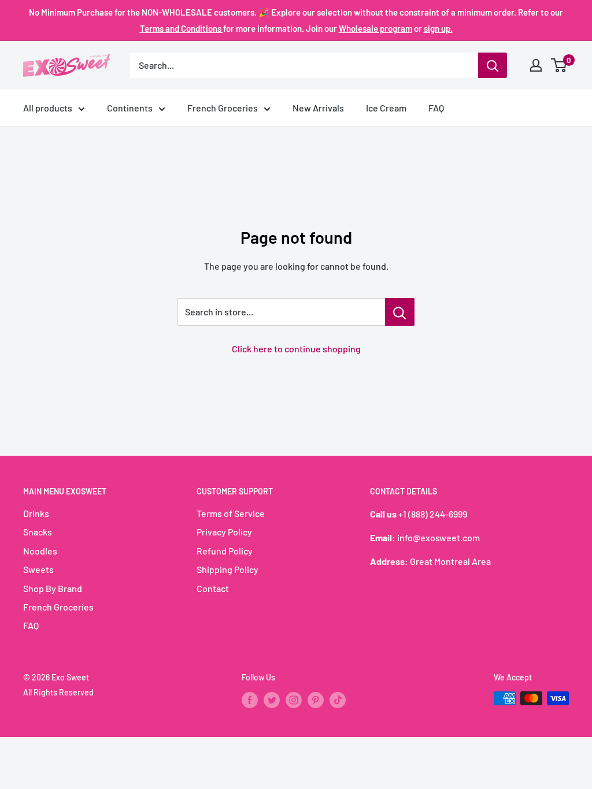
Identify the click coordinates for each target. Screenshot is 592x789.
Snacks (37, 531)
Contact (213, 588)
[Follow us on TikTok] (338, 699)
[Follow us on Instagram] (294, 699)
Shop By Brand (52, 588)
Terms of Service (231, 513)
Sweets (38, 569)
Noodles (40, 550)
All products (47, 107)
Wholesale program (375, 28)
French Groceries (222, 107)
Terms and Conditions (181, 28)
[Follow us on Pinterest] (316, 699)
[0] (559, 65)
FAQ (436, 107)
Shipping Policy (227, 569)
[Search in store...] (400, 312)
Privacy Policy (224, 531)
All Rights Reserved (58, 692)
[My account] (536, 65)
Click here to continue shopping (296, 348)
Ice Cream (386, 107)
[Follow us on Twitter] (272, 699)
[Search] (492, 65)
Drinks (36, 513)
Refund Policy (225, 550)
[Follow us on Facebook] (250, 699)
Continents (130, 107)
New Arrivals (318, 107)
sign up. (438, 28)
